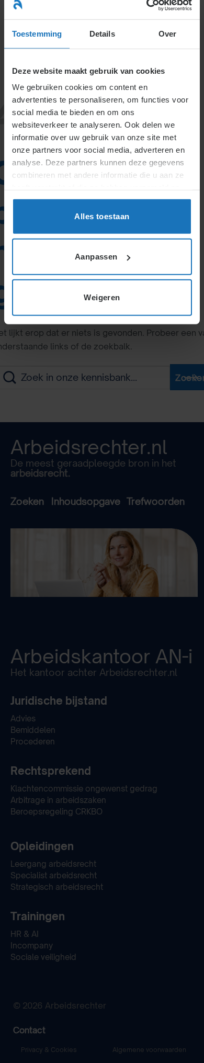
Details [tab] (102, 33)
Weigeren (102, 296)
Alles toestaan (101, 215)
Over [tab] (167, 33)
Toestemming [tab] (37, 33)
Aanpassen (96, 256)
